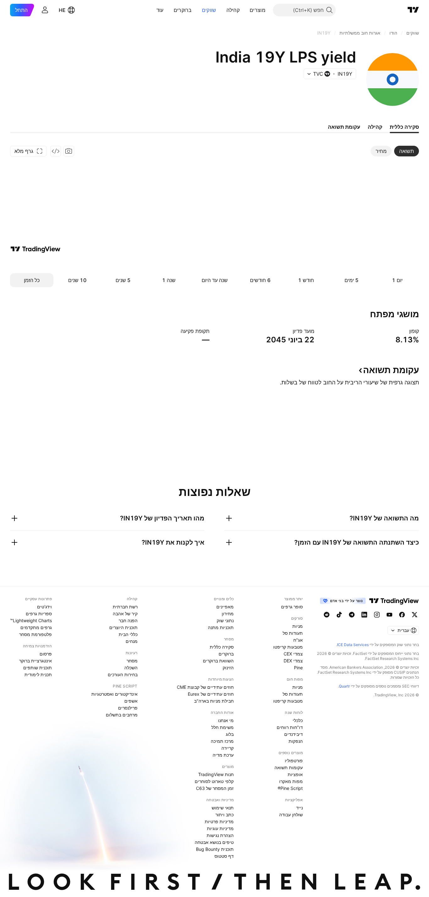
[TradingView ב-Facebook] (402, 614)
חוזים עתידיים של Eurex (211, 694)
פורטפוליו (294, 760)
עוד (160, 10)
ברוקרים (183, 10)
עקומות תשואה (288, 767)
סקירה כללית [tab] (404, 127)
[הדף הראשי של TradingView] (413, 10)
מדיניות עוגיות (220, 828)
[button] (245, 10)
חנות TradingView (216, 774)
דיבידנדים (293, 734)
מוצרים (257, 10)
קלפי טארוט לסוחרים (214, 781)
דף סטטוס (224, 856)
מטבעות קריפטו (288, 647)
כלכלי (298, 720)
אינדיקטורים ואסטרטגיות (114, 694)
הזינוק (228, 667)
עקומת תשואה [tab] (344, 127)
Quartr (344, 686)
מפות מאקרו (291, 781)
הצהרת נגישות (220, 835)
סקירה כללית (222, 647)
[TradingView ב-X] (414, 614)
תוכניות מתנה (221, 627)
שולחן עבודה (291, 814)
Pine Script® (290, 788)
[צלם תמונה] (68, 151)
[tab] (406, 151)
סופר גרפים (292, 606)
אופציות (295, 774)
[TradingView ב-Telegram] (351, 614)
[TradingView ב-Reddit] (326, 614)
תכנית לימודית (38, 674)
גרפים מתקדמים (36, 627)
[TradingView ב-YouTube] (389, 614)
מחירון (228, 613)
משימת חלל (222, 727)
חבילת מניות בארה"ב (214, 701)
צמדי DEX (293, 660)
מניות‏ (297, 626)
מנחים (132, 641)
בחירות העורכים (123, 674)
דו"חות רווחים (290, 727)
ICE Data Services (353, 644)
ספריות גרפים (39, 613)
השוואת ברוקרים (218, 660)
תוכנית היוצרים (123, 627)
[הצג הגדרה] (405, 331)
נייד (299, 807)
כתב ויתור (224, 814)
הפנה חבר (128, 620)
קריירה (227, 748)
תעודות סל (293, 633)
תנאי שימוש (223, 807)
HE (62, 10)
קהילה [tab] (375, 127)
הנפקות (296, 741)
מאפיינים (225, 606)
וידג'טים (44, 606)
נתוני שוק (225, 620)
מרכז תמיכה (222, 741)
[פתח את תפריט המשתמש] (45, 10)
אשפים (131, 701)
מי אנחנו (226, 720)
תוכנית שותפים (37, 667)
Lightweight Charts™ (31, 620)
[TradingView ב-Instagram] (376, 614)
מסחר (132, 660)
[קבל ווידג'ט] (55, 151)
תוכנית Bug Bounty (215, 849)
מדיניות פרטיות (219, 821)
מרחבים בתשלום (122, 714)
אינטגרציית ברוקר (35, 660)
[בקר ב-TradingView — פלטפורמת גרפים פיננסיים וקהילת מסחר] (35, 249)
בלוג (230, 734)
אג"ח (298, 640)
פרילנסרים (128, 707)
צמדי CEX (293, 653)
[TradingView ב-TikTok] (339, 614)
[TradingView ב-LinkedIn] (364, 614)
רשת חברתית (125, 606)
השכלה (131, 667)
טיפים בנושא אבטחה (214, 842)
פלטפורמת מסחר (35, 634)
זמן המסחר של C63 (215, 788)
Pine (298, 667)
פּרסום (46, 653)
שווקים (209, 10)
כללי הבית (128, 634)
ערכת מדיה (223, 755)
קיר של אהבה (125, 613)
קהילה (233, 10)
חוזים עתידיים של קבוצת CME (205, 687)
